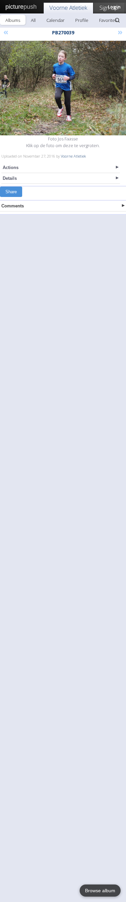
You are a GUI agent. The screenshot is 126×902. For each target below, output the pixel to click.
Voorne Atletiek (68, 7)
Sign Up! (109, 7)
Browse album (100, 890)
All (33, 20)
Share (11, 191)
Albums (12, 20)
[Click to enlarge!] (63, 88)
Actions (10, 167)
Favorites (108, 20)
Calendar (55, 20)
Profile (81, 20)
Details (10, 178)
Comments (12, 205)
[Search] (117, 20)
